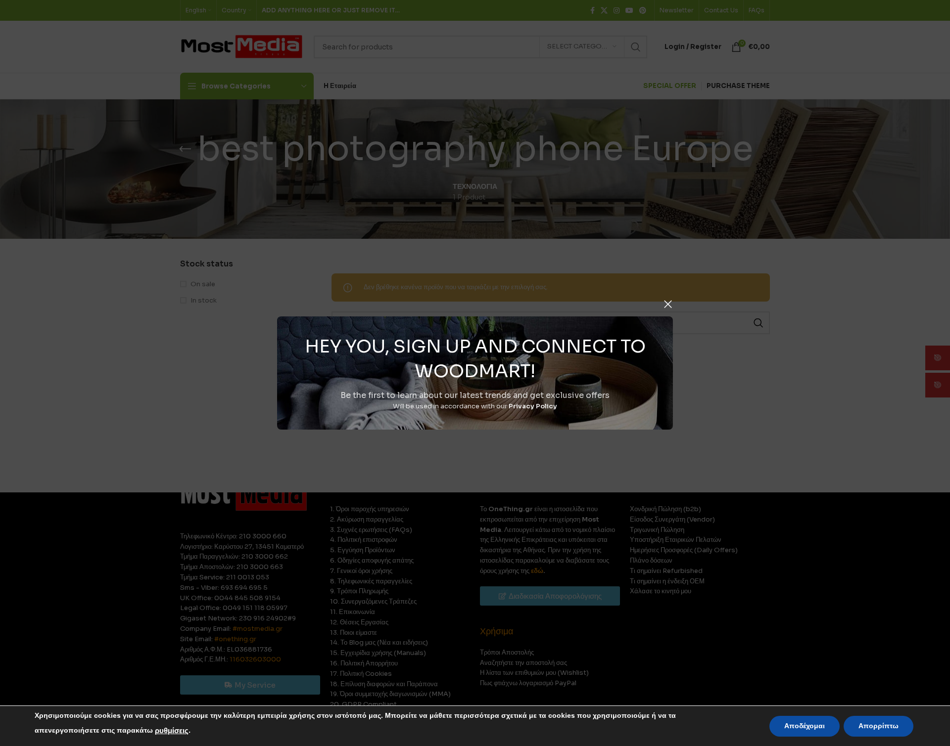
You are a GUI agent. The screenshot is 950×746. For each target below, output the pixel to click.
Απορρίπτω (878, 726)
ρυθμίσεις (172, 731)
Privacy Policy (533, 406)
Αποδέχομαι (804, 726)
